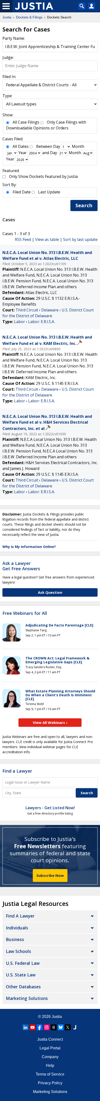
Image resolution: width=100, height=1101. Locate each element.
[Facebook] (39, 1027)
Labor (19, 321)
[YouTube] (32, 1027)
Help (50, 1065)
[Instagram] (47, 1027)
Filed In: (9, 76)
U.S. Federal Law (23, 963)
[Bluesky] (61, 1027)
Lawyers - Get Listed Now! (50, 807)
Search (83, 205)
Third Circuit (27, 310)
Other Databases (23, 987)
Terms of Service (50, 1074)
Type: (7, 95)
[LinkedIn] (25, 1027)
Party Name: (13, 38)
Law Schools (18, 951)
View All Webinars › (50, 722)
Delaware (49, 310)
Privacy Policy (50, 1083)
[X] (68, 1027)
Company (50, 1057)
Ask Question (50, 592)
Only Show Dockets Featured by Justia (43, 176)
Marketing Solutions (27, 998)
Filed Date (22, 192)
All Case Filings (26, 122)
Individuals (17, 928)
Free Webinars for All (24, 613)
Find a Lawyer (17, 771)
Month (78, 146)
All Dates (21, 146)
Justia (57, 1016)
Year (22, 152)
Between (44, 146)
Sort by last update (80, 239)
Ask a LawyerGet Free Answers (21, 565)
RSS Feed (23, 239)
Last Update (49, 192)
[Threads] (54, 1027)
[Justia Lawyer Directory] (75, 1027)
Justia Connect (50, 1039)
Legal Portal (50, 1048)
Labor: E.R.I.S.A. (41, 321)
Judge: (8, 57)
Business (15, 939)
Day (56, 146)
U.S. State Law (20, 975)
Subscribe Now (50, 875)
